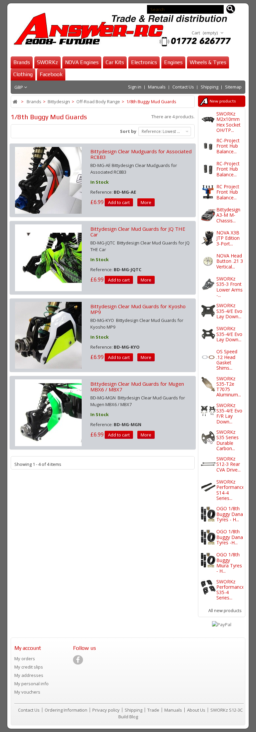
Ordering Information (66, 710)
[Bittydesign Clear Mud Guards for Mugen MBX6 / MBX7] (48, 412)
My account (27, 648)
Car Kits (115, 62)
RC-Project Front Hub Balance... (228, 146)
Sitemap (233, 87)
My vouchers (27, 692)
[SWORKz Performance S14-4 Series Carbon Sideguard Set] (208, 487)
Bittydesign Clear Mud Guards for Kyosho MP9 (138, 309)
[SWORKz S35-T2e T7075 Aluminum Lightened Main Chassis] (208, 384)
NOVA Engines (82, 62)
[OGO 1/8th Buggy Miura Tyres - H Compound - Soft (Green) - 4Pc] (208, 560)
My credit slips (28, 667)
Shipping (209, 87)
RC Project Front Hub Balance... (227, 192)
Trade (153, 710)
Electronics (144, 62)
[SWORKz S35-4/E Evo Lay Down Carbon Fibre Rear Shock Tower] (208, 311)
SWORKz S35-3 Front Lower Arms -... (229, 287)
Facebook (51, 74)
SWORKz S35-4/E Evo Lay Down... (229, 311)
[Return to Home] (15, 102)
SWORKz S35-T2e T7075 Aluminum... (228, 386)
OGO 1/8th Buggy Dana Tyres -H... (229, 537)
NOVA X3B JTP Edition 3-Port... (228, 238)
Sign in (134, 87)
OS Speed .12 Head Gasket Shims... (226, 359)
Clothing (23, 74)
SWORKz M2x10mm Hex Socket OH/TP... (228, 122)
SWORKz (47, 62)
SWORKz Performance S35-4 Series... (230, 589)
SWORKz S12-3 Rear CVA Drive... (228, 464)
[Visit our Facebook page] (78, 660)
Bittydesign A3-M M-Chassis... (228, 215)
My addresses (28, 675)
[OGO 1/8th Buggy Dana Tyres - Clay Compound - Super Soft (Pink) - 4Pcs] (208, 514)
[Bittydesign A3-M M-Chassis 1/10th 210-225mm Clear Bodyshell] (208, 215)
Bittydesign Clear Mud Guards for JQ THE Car (137, 231)
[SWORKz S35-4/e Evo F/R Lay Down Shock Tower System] (208, 411)
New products (223, 101)
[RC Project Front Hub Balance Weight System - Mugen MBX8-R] (208, 192)
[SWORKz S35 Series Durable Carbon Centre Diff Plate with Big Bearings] (208, 437)
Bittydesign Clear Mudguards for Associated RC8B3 (141, 154)
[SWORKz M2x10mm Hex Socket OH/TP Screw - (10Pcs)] (208, 119)
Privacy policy (106, 710)
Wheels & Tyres (208, 62)
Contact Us (183, 87)
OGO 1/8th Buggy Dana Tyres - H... (229, 514)
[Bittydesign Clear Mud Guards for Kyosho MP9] (48, 335)
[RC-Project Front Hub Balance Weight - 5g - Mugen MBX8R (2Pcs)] (208, 146)
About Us (196, 710)
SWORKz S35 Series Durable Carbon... (227, 440)
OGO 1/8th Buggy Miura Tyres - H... (229, 562)
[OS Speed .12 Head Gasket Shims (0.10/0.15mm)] (208, 357)
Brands (21, 62)
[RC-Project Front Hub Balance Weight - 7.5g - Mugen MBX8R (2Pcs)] (208, 169)
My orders (24, 659)
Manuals (157, 87)
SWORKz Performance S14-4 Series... (230, 490)
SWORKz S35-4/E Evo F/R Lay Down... (229, 413)
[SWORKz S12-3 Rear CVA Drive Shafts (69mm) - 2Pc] (208, 464)
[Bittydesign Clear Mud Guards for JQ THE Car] (48, 257)
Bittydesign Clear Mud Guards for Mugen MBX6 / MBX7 (137, 386)
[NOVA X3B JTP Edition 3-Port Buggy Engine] (208, 238)
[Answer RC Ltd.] (121, 29)
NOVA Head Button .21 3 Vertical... (229, 261)
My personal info (31, 684)
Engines (173, 62)
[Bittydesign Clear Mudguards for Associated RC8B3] (48, 180)
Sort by (128, 131)
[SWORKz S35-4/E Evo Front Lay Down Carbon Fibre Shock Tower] (208, 334)
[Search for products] (231, 9)
